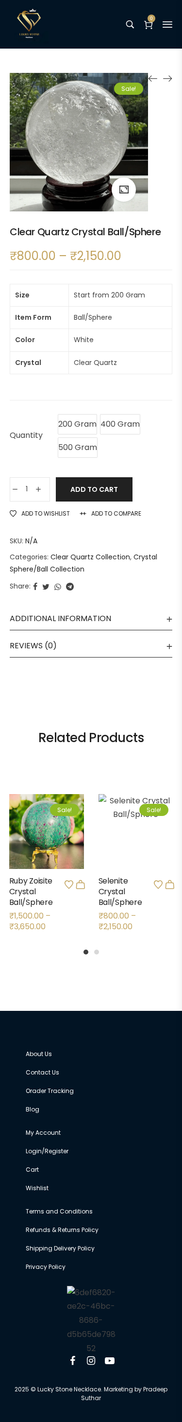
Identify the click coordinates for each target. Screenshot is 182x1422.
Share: (20, 586)
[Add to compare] (46, 853)
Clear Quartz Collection (90, 557)
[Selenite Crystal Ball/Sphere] (153, 78)
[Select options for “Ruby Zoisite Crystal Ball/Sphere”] (80, 884)
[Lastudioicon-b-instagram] (91, 1361)
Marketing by (123, 1389)
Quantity (26, 435)
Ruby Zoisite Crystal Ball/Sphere (30, 891)
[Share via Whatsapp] (57, 586)
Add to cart (94, 489)
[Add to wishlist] (69, 884)
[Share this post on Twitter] (46, 586)
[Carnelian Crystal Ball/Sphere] (167, 78)
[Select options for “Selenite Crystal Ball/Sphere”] (169, 884)
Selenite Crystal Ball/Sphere (120, 891)
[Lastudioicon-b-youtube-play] (110, 1361)
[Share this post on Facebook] (35, 586)
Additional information (60, 618)
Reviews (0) (33, 645)
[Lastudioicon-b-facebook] (73, 1361)
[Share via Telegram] (70, 586)
